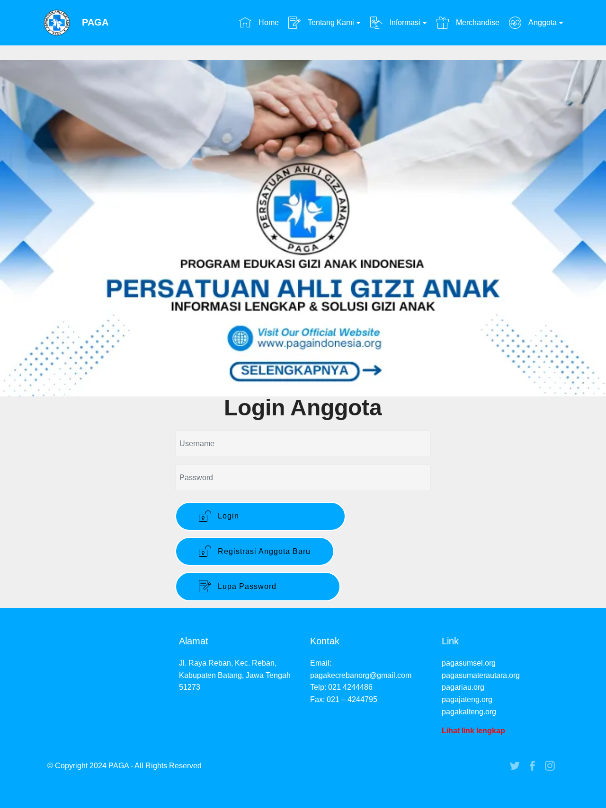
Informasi (404, 22)
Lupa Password (266, 586)
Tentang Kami (330, 22)
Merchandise (476, 22)
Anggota (541, 22)
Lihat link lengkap (473, 731)
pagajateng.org (467, 699)
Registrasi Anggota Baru (263, 551)
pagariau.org (463, 687)
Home (267, 22)
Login (268, 516)
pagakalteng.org (469, 712)
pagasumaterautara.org (481, 675)
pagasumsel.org (469, 663)
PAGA (95, 22)
